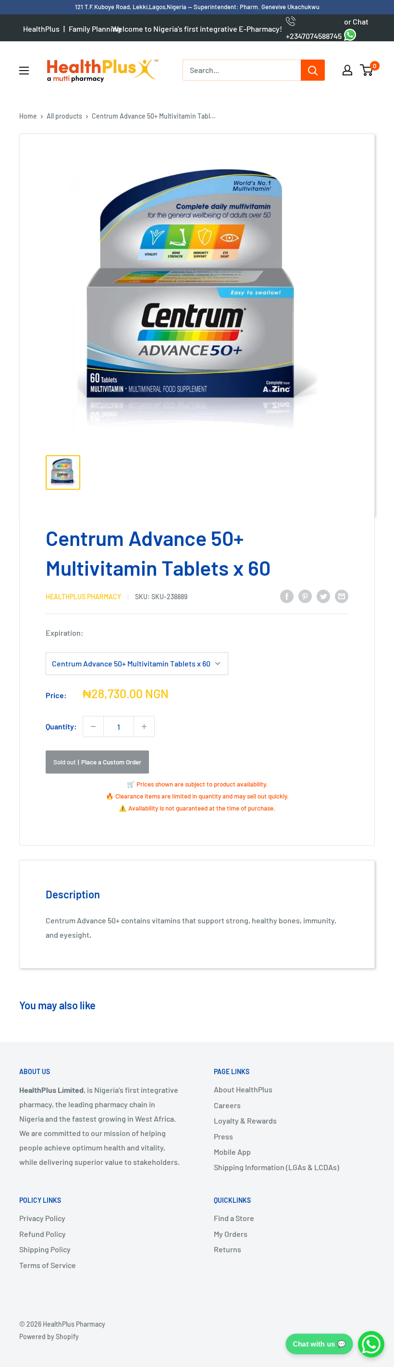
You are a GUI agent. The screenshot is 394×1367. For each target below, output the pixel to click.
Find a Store (234, 1217)
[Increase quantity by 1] (144, 726)
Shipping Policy (45, 1249)
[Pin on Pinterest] (305, 595)
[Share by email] (341, 595)
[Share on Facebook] (287, 595)
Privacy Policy (42, 1217)
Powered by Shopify (49, 1336)
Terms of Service (47, 1265)
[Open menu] (24, 70)
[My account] (347, 70)
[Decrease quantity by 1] (93, 726)
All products (64, 116)
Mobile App (232, 1151)
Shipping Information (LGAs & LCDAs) (276, 1167)
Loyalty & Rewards (245, 1120)
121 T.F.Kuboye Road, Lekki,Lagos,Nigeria (131, 7)
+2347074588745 (314, 28)
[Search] (313, 70)
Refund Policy (42, 1233)
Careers (227, 1105)
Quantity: (61, 726)
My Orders (230, 1233)
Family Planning (95, 28)
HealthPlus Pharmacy (83, 597)
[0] (367, 70)
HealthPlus (41, 28)
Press (223, 1136)
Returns (227, 1249)
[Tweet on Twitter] (323, 595)
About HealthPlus (243, 1089)
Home (28, 116)
